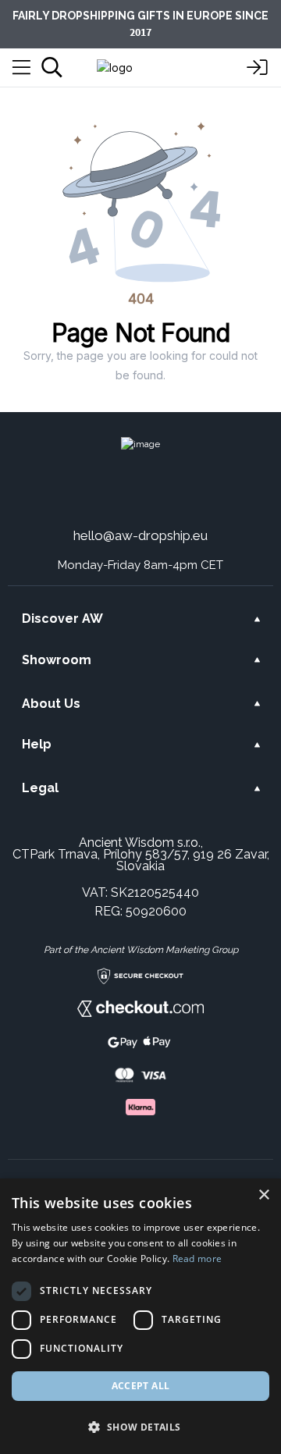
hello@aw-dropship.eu (140, 535)
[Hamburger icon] (21, 68)
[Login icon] (257, 68)
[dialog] (140, 1316)
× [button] (263, 1195)
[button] (140, 1426)
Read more (197, 1258)
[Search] (52, 67)
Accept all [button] (141, 1385)
